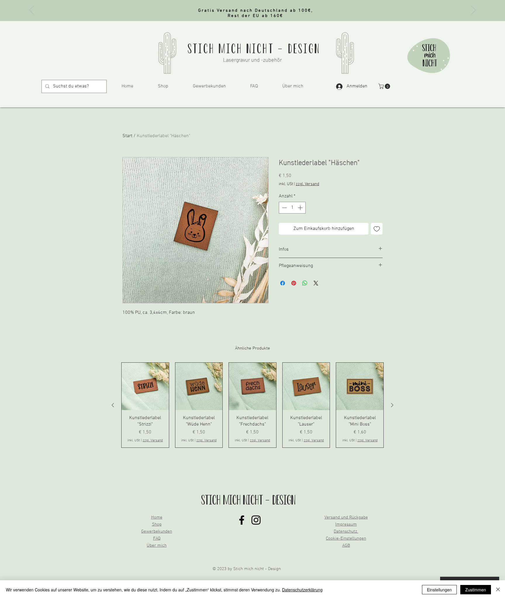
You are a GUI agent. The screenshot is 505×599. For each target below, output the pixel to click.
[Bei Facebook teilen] (282, 283)
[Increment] (301, 207)
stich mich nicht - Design (254, 48)
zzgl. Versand (307, 184)
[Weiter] (473, 11)
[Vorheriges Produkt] (112, 405)
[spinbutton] (292, 207)
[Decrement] (284, 207)
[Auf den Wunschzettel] (377, 229)
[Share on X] (315, 283)
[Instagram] (256, 520)
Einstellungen (439, 590)
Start (127, 136)
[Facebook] (242, 520)
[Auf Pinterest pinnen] (293, 283)
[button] (384, 86)
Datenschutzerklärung (302, 590)
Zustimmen (475, 590)
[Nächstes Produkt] (392, 405)
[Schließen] (497, 589)
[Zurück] (31, 11)
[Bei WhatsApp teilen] (304, 283)
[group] (252, 405)
